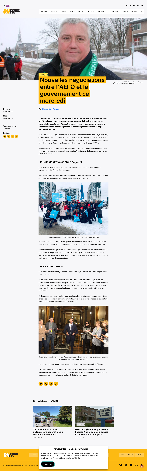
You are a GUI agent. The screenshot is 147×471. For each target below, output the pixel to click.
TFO (122, 455)
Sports (80, 11)
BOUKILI (139, 455)
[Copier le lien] (16, 136)
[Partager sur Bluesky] (4, 136)
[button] (105, 449)
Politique (54, 11)
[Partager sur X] (8, 136)
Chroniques (102, 11)
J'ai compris (48, 464)
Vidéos (125, 11)
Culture (72, 11)
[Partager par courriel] (12, 136)
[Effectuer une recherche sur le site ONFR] (141, 11)
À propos (33, 455)
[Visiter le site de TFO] (6, 5)
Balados (134, 11)
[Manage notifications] (142, 466)
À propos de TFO (33, 465)
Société (63, 11)
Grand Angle (114, 11)
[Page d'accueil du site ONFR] (11, 11)
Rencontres (90, 11)
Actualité (44, 11)
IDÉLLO (130, 455)
